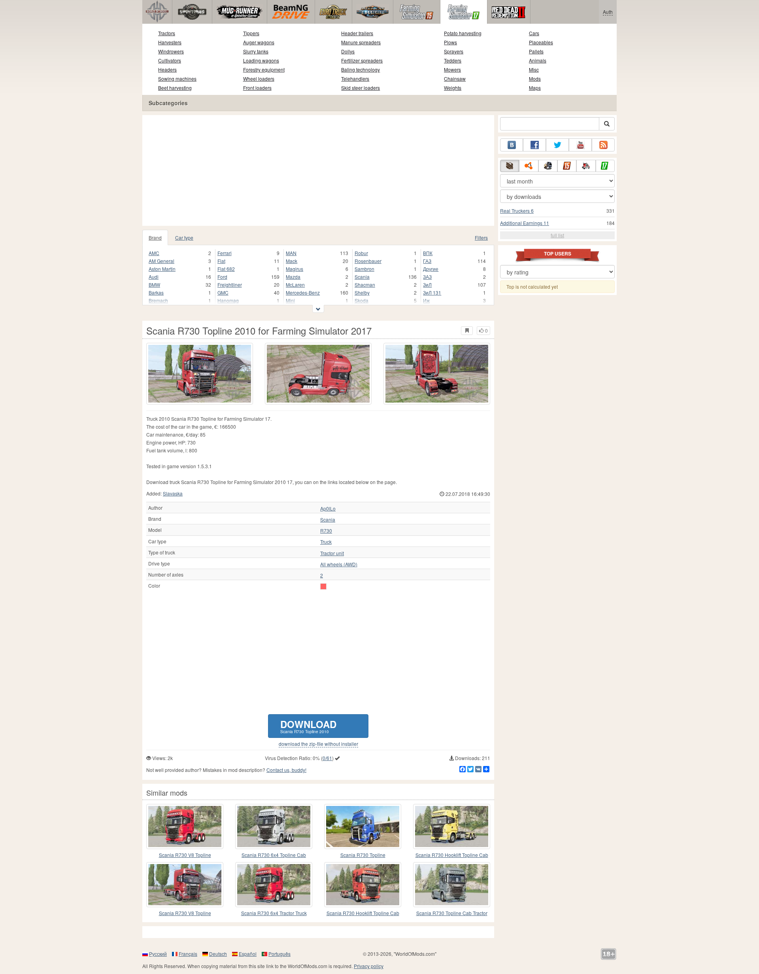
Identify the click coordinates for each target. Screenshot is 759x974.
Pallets (536, 51)
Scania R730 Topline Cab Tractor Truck (451, 913)
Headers (167, 69)
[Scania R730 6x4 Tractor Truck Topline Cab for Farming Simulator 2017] (273, 884)
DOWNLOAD (308, 725)
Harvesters (169, 42)
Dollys (348, 51)
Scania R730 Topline (362, 854)
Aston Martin (162, 268)
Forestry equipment (264, 69)
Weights (452, 87)
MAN (291, 253)
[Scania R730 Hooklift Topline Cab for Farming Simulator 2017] (451, 826)
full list (557, 235)
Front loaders (257, 87)
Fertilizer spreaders (362, 60)
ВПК (427, 253)
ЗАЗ (427, 276)
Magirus (294, 268)
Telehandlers (355, 78)
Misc (534, 69)
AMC (154, 253)
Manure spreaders (361, 42)
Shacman (365, 284)
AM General (161, 260)
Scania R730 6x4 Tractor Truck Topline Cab (274, 913)
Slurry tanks (255, 51)
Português (279, 953)
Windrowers (171, 51)
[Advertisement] (318, 170)
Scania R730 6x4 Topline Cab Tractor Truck (274, 855)
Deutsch (218, 953)
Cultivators (169, 60)
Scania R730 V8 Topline (185, 854)
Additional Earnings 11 (524, 222)
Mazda (293, 276)
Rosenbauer (368, 260)
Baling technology (360, 69)
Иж (426, 300)
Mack (291, 260)
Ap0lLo (328, 509)
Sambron (364, 268)
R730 (326, 531)
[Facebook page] (534, 144)
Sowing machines (177, 78)
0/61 (327, 758)
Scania (362, 276)
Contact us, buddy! (286, 769)
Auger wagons (258, 42)
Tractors (166, 33)
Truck (326, 542)
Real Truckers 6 (517, 210)
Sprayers (453, 51)
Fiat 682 (226, 268)
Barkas (156, 292)
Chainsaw (455, 78)
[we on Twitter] (557, 144)
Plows (450, 42)
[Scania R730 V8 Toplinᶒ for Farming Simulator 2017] (184, 826)
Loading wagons (261, 60)
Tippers (251, 33)
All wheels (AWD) (338, 564)
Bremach (158, 300)
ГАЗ (427, 260)
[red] (323, 586)
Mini (290, 300)
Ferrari (224, 253)
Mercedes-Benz (303, 292)
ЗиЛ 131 (432, 292)
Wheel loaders (258, 78)
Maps (535, 87)
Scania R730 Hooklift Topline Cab (451, 854)
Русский (158, 953)
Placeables (541, 42)
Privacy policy (368, 966)
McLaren (295, 284)
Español (248, 953)
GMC (222, 292)
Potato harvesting (462, 33)
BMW (154, 284)
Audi (154, 276)
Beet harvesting (175, 87)
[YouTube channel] (580, 144)
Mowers (452, 69)
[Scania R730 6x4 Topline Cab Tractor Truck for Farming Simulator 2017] (273, 826)
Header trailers (357, 33)
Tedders (452, 60)
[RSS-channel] (603, 144)
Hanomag (228, 300)
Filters (481, 237)
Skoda (361, 300)
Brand (155, 237)
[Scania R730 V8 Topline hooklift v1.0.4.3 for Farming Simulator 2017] (184, 884)
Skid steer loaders (360, 87)
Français (188, 953)
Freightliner (229, 284)
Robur (361, 253)
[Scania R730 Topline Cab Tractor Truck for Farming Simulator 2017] (451, 884)
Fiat (221, 260)
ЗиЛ (427, 284)
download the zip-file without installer (318, 744)
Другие (430, 268)
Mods (535, 78)
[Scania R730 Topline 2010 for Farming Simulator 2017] (199, 374)
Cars (534, 33)
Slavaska (173, 493)
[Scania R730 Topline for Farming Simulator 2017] (362, 826)
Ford (222, 276)
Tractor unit (332, 553)
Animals (537, 60)
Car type (184, 237)
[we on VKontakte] (511, 144)
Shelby (362, 292)
